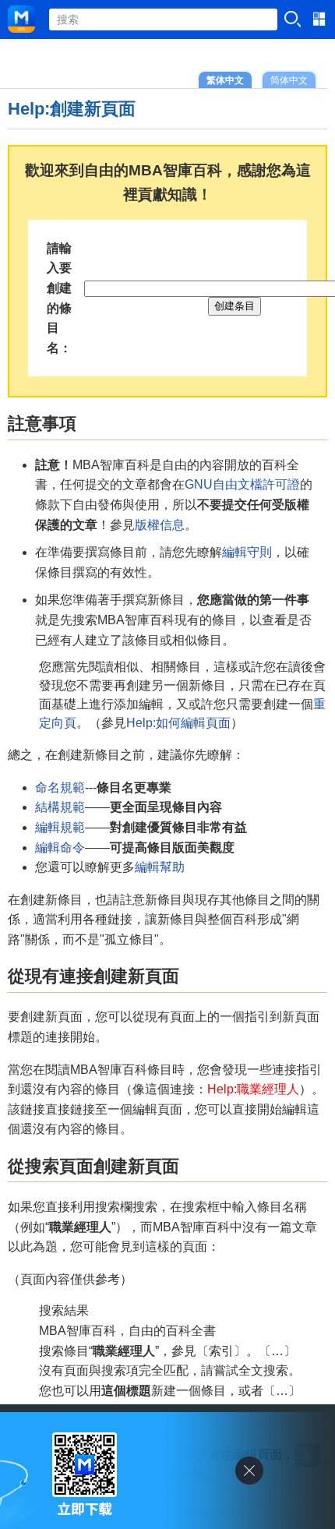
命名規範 (60, 787)
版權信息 (160, 524)
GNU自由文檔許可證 (242, 484)
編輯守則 (247, 552)
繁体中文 (225, 80)
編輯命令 (60, 847)
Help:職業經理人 (253, 1089)
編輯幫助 (160, 867)
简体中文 (289, 80)
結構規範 (60, 807)
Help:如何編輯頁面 (178, 722)
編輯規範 (60, 827)
